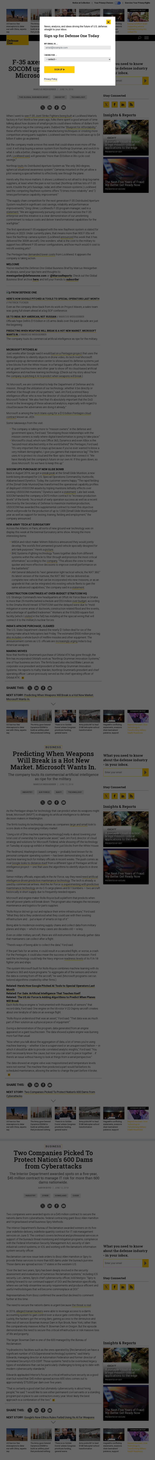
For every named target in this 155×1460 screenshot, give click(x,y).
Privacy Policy (50, 79)
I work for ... (50, 55)
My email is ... (51, 43)
